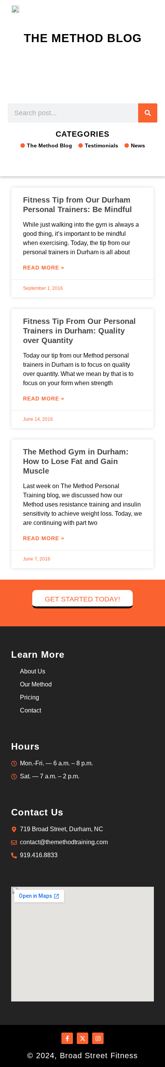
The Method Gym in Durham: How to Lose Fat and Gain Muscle (76, 461)
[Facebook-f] (67, 1038)
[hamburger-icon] (146, 8)
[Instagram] (98, 1038)
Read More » (43, 268)
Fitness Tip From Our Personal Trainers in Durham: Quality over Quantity (79, 331)
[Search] (147, 113)
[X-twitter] (82, 1038)
